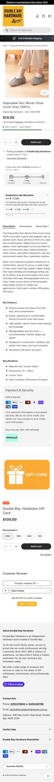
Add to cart (36, 142)
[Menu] (50, 16)
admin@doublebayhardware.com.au (28, 709)
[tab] (9, 226)
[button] (43, 16)
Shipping (19, 122)
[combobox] (27, 30)
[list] (27, 475)
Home (5, 46)
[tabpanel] (27, 306)
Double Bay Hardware (13, 112)
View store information (17, 158)
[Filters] (6, 590)
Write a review (27, 604)
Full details (45, 554)
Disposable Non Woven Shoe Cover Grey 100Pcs (29, 46)
